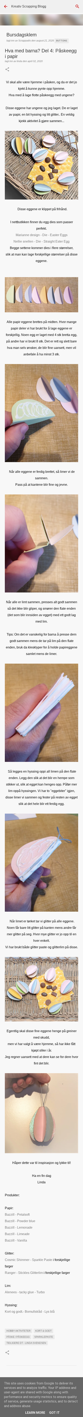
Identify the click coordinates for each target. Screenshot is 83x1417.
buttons (61, 40)
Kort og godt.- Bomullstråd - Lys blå (30, 1311)
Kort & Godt (43, 1330)
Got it (54, 1413)
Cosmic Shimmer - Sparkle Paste (28, 1260)
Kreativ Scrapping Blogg (28, 6)
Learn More (35, 1413)
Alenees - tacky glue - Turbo (25, 1292)
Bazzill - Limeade (17, 1234)
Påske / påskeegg (18, 1337)
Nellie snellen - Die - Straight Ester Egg (41, 241)
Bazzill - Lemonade (18, 1227)
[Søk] (77, 6)
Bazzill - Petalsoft (17, 1214)
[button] (7, 70)
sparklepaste (43, 1337)
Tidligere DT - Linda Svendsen (26, 1343)
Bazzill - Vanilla (16, 1240)
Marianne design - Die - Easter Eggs (41, 235)
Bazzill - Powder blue (20, 1221)
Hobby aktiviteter (18, 1330)
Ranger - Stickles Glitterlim (24, 1272)
